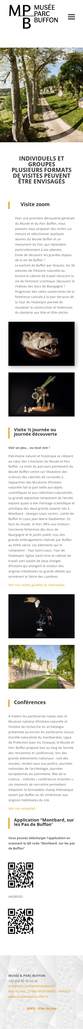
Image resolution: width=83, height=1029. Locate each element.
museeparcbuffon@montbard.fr (32, 986)
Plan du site (47, 1008)
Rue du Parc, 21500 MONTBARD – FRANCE (39, 991)
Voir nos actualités (22, 808)
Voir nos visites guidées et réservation (36, 585)
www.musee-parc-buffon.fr (28, 996)
